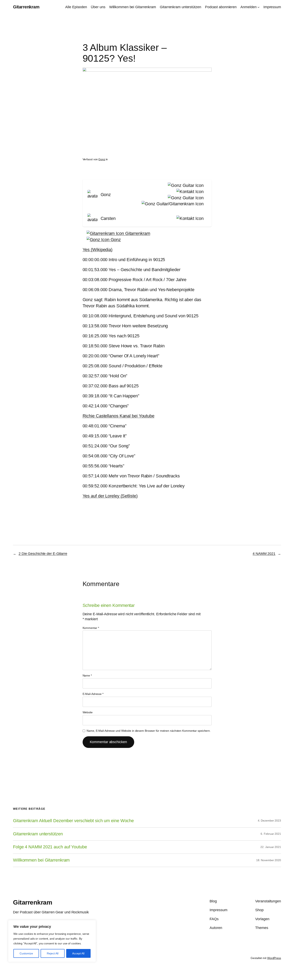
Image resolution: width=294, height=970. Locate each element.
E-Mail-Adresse (93, 693)
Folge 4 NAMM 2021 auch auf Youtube (50, 847)
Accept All (78, 953)
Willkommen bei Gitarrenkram (41, 860)
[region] (52, 941)
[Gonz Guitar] (184, 185)
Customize (26, 953)
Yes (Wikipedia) (98, 249)
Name (87, 675)
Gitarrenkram (26, 6)
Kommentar (91, 627)
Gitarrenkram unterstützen (38, 834)
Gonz (101, 159)
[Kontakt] (189, 192)
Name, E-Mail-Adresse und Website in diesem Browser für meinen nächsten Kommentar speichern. (149, 730)
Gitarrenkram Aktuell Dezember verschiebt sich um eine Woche (73, 820)
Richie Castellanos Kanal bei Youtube (118, 415)
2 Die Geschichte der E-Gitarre (43, 554)
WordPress (274, 958)
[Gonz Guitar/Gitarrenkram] (171, 204)
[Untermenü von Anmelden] (258, 7)
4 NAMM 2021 (264, 554)
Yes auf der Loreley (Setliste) (110, 495)
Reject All (52, 953)
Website (88, 712)
